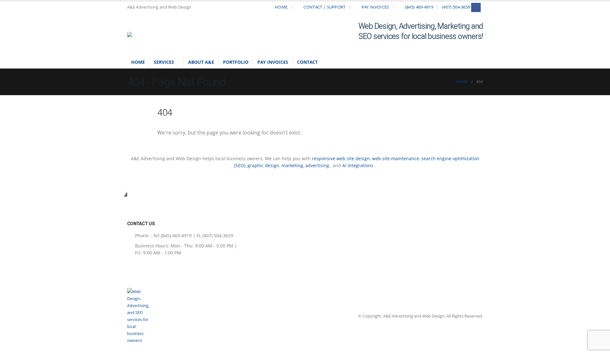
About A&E (201, 62)
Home (281, 7)
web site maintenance (395, 158)
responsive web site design (341, 158)
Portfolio (235, 62)
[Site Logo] (143, 34)
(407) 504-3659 (456, 7)
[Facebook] (475, 7)
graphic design (263, 165)
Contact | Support (324, 7)
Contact (307, 62)
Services (164, 62)
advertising (317, 165)
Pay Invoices (375, 7)
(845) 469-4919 (419, 7)
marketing (292, 165)
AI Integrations (357, 165)
